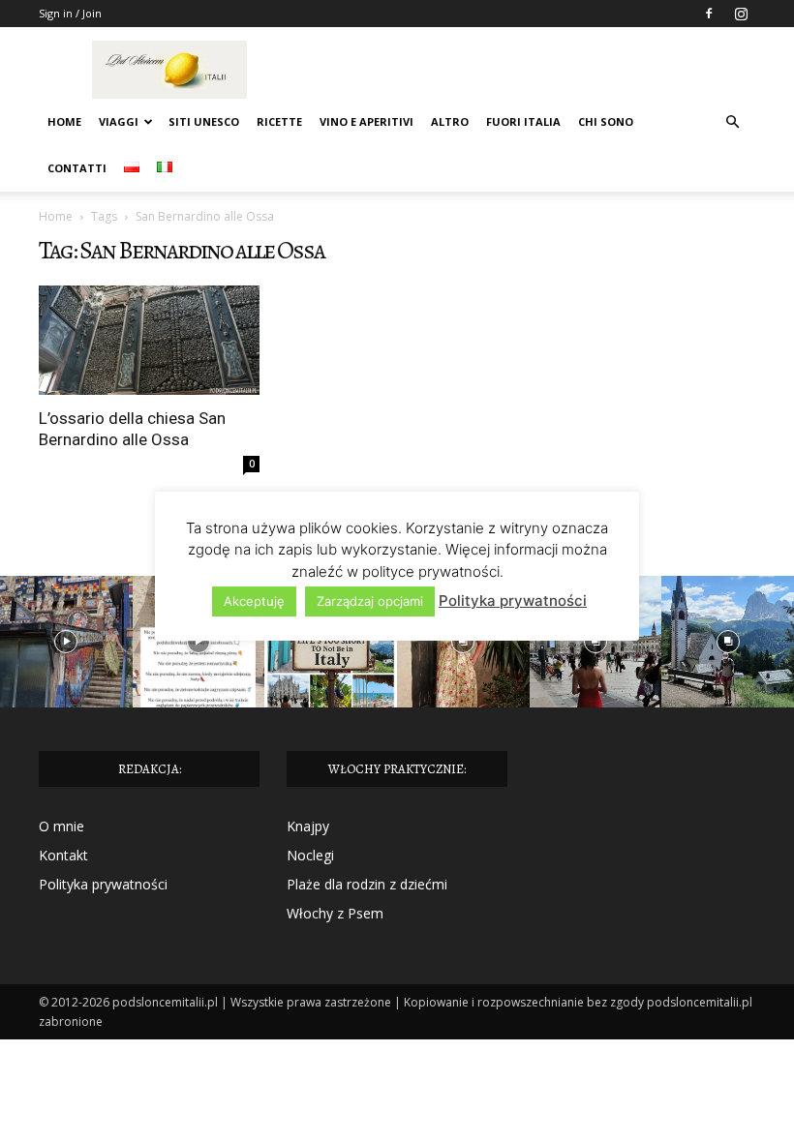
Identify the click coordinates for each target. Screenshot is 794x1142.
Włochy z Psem (335, 913)
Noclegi (310, 855)
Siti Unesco (203, 121)
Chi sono (605, 121)
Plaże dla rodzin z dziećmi (367, 884)
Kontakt (63, 855)
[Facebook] (708, 13)
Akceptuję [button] (254, 601)
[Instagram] (740, 13)
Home (64, 121)
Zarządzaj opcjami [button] (370, 601)
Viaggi (118, 121)
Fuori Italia (523, 121)
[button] (732, 122)
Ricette (279, 121)
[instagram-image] (66, 642)
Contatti (77, 168)
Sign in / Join (70, 13)
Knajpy (308, 826)
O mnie (61, 826)
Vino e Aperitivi (366, 121)
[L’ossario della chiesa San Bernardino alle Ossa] (149, 340)
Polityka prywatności (103, 884)
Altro (450, 121)
